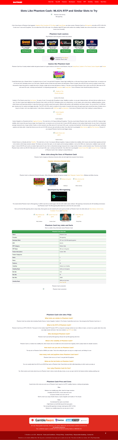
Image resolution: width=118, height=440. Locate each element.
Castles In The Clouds (85, 66)
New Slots (103, 1)
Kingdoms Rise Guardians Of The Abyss (46, 25)
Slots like (50, 1)
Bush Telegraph (72, 175)
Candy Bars (68, 87)
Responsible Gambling (80, 434)
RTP (85, 1)
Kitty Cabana (93, 208)
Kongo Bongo (62, 25)
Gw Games (33, 100)
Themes (79, 1)
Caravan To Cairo (95, 148)
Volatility (90, 1)
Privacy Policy (60, 434)
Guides (97, 1)
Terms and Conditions (49, 434)
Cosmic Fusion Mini (83, 148)
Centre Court (100, 208)
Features (64, 1)
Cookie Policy (69, 434)
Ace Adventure (65, 108)
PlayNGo (33, 142)
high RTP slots (70, 330)
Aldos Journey (83, 127)
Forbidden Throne (54, 210)
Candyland (59, 87)
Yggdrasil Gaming (37, 121)
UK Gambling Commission (59, 427)
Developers (72, 1)
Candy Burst (76, 66)
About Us (39, 434)
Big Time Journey (94, 127)
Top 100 (58, 1)
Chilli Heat (56, 108)
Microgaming (88, 25)
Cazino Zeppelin (95, 66)
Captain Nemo (79, 175)
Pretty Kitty (64, 210)
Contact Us (90, 434)
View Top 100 (63, 282)
